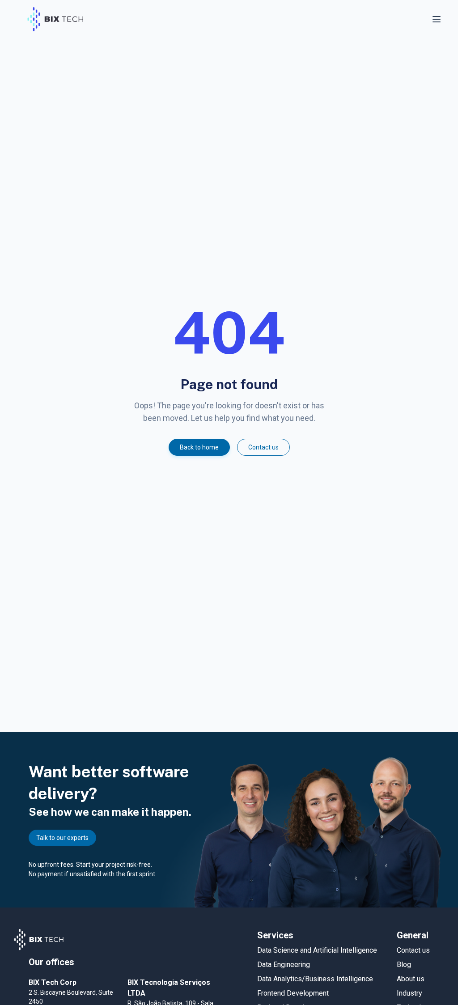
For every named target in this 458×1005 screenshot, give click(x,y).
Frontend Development (293, 993)
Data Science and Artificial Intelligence (317, 950)
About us (410, 979)
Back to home (199, 447)
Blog (404, 964)
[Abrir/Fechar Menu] (437, 19)
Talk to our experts (62, 837)
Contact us (263, 447)
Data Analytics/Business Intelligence (315, 979)
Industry (409, 993)
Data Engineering (283, 964)
